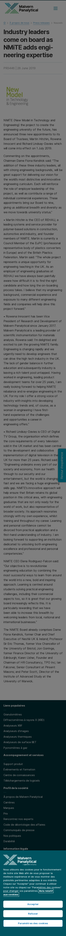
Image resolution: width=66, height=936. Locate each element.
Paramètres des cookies (33, 923)
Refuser (33, 913)
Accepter (33, 904)
